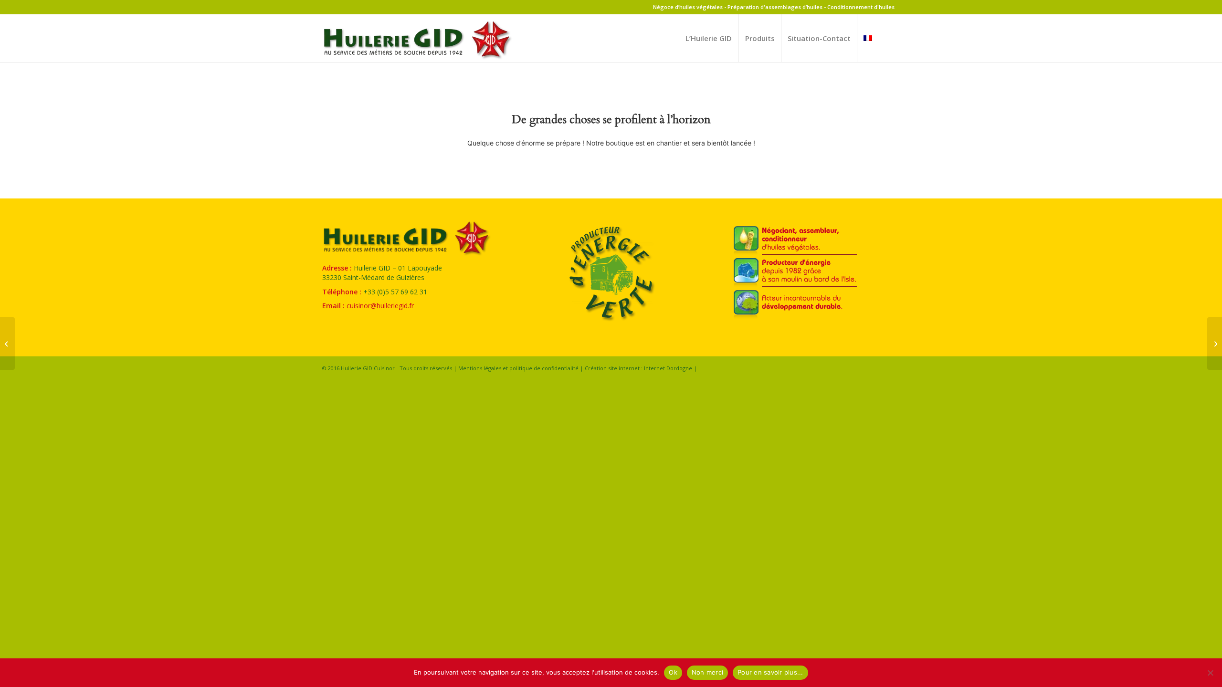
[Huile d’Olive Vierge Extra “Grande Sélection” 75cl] (7, 343)
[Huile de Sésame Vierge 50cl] (1214, 343)
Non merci (707, 672)
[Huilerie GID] (417, 44)
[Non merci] (1210, 672)
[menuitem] (708, 38)
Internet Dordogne (668, 368)
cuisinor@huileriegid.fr (380, 305)
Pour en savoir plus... (770, 672)
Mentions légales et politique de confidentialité (518, 368)
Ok (673, 672)
